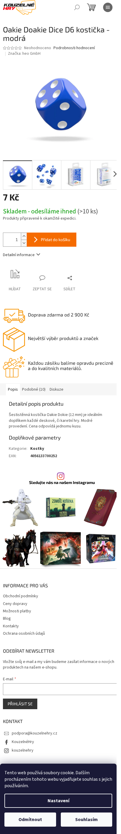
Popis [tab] (13, 389)
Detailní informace (19, 255)
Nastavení (58, 800)
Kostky (37, 449)
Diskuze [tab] (56, 389)
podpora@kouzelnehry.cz (34, 733)
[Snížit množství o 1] (24, 243)
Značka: (24, 54)
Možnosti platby (17, 611)
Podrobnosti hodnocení (74, 48)
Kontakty (11, 626)
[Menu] (108, 7)
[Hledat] (77, 7)
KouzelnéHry (23, 742)
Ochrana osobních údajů (24, 633)
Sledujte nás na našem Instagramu (62, 482)
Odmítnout (30, 819)
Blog (7, 618)
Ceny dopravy (15, 604)
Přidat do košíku (55, 239)
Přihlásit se (20, 703)
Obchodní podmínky (20, 596)
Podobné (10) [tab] (34, 389)
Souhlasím (86, 819)
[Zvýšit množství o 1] (24, 236)
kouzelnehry (22, 750)
